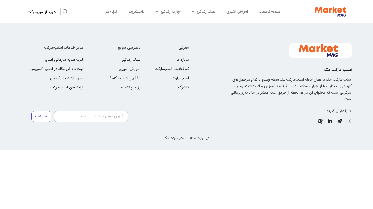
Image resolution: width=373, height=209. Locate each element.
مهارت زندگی (171, 11)
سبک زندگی (206, 11)
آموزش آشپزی (237, 11)
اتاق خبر (112, 11)
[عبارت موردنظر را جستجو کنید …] (65, 12)
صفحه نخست (270, 11)
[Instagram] (349, 121)
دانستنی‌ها (137, 11)
